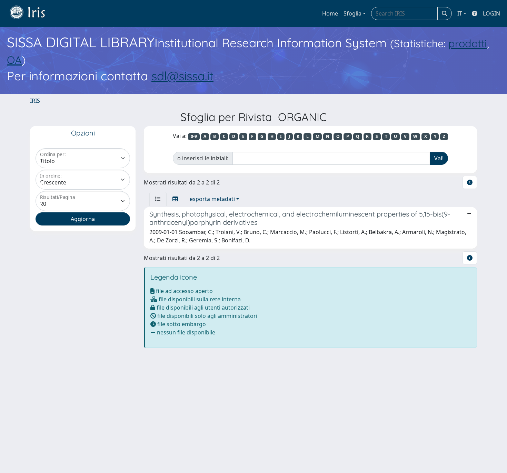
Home (330, 13)
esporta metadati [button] (212, 199)
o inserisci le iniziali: (202, 158)
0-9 (194, 136)
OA (14, 60)
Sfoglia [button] (352, 13)
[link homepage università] (32, 13)
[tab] (158, 199)
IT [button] (459, 13)
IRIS (35, 100)
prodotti (467, 43)
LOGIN (491, 13)
